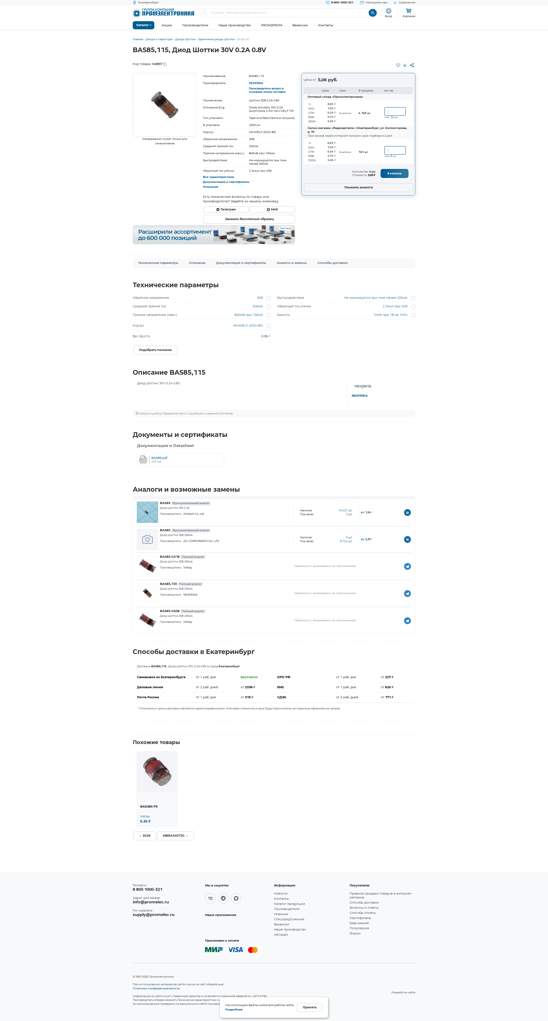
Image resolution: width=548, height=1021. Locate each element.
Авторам (281, 934)
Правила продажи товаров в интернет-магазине (381, 895)
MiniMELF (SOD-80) (248, 325)
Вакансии (281, 924)
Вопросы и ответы (364, 907)
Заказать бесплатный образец (249, 219)
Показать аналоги (358, 187)
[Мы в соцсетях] (210, 898)
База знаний (359, 923)
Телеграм (228, 209)
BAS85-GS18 (182, 556)
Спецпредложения (289, 919)
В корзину (394, 173)
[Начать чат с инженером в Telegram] (407, 566)
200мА (258, 306)
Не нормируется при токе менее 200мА (375, 297)
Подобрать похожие (155, 350)
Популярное (359, 928)
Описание (210, 187)
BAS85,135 (181, 584)
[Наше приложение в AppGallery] (238, 927)
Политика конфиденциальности (156, 988)
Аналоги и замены (292, 263)
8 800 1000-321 (147, 890)
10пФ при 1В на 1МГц (390, 315)
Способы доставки (332, 263)
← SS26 (144, 835)
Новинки (281, 914)
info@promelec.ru (151, 902)
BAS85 (184, 503)
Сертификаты (360, 918)
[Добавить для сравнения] (405, 65)
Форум (355, 933)
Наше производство (290, 929)
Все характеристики (218, 177)
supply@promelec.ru (153, 915)
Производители (287, 909)
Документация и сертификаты (226, 182)
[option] (165, 105)
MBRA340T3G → (175, 835)
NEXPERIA (256, 83)
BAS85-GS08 (182, 611)
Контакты (281, 898)
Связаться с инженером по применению (325, 566)
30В (260, 297)
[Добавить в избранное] (398, 65)
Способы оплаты (363, 913)
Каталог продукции (289, 904)
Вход (388, 16)
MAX (274, 209)
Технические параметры (158, 263)
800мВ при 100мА (248, 315)
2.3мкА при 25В (395, 306)
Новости (280, 893)
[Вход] (388, 11)
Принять (310, 1007)
